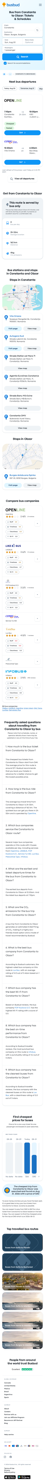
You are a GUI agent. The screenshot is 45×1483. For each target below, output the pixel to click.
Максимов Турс (12, 664)
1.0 (20, 526)
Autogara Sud (17, 336)
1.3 (20, 598)
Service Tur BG (11, 621)
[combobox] (22, 26)
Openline (9, 514)
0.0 (16, 641)
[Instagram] (5, 1456)
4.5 (16, 557)
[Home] (4, 74)
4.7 (20, 567)
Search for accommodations (19, 63)
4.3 (20, 688)
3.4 (16, 522)
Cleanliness (14, 531)
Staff (11, 522)
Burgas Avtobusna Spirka (23, 475)
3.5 (20, 562)
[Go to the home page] (10, 4)
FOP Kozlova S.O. (12, 585)
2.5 (21, 531)
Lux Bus (9, 633)
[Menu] (40, 4)
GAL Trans (38, 708)
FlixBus (5, 708)
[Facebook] (11, 1456)
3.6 (16, 572)
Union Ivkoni (28, 708)
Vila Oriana (15, 316)
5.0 (16, 536)
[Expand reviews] (37, 523)
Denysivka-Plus (15, 710)
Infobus (9, 675)
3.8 (16, 697)
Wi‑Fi (11, 536)
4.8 (21, 692)
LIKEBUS (9, 550)
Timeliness (13, 526)
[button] (37, 30)
